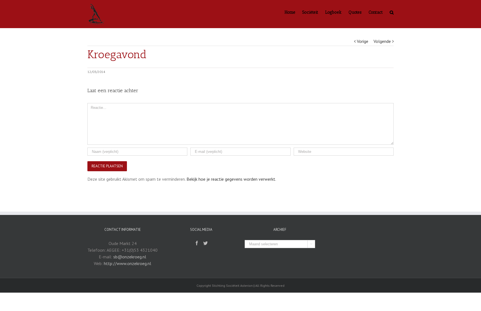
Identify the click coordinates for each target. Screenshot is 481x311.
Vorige (362, 41)
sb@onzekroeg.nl (129, 256)
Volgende (382, 41)
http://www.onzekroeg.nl (127, 263)
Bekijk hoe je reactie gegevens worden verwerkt (230, 179)
